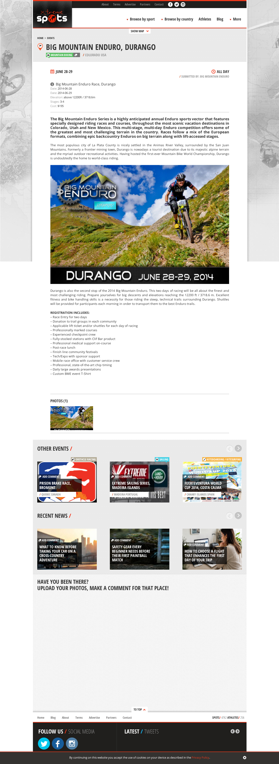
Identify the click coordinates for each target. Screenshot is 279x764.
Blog (220, 19)
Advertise (130, 4)
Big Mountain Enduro (214, 76)
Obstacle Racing (86, 459)
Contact (159, 4)
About (105, 4)
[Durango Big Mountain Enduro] (71, 418)
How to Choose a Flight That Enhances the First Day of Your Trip (205, 555)
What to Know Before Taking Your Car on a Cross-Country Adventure (58, 553)
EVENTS (50, 38)
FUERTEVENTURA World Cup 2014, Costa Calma (203, 485)
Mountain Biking (61, 55)
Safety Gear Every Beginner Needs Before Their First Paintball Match (131, 553)
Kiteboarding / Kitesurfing (224, 459)
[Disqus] (139, 652)
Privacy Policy (200, 757)
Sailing (164, 459)
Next (238, 448)
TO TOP (138, 709)
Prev (229, 448)
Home (40, 38)
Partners (145, 4)
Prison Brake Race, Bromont (55, 485)
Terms (116, 4)
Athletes (205, 19)
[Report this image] (90, 428)
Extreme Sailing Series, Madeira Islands (131, 485)
